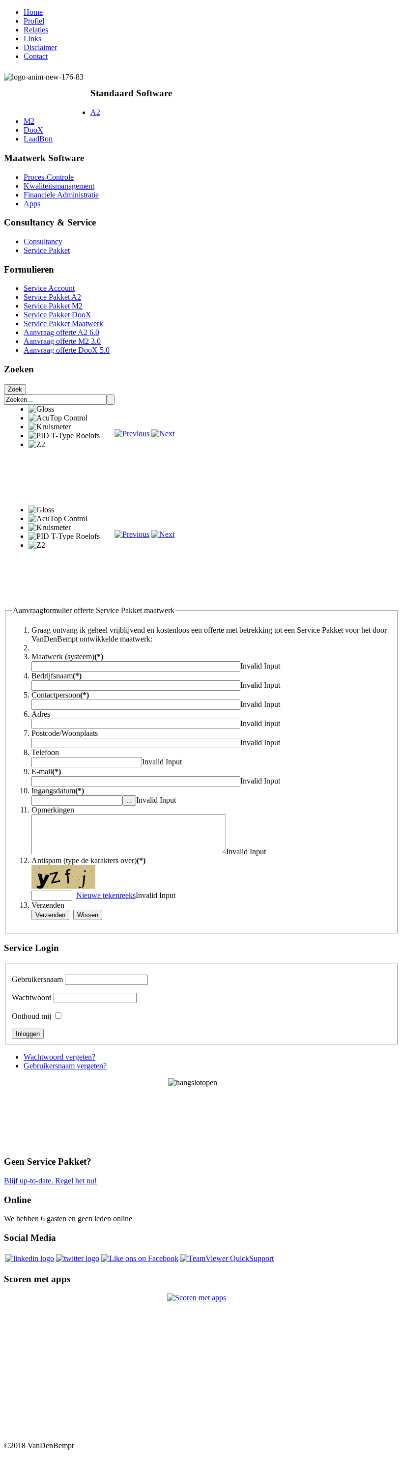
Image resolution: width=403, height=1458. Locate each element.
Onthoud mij (31, 1016)
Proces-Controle (49, 177)
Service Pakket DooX (57, 314)
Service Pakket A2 (52, 297)
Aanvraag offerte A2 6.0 (61, 332)
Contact (36, 56)
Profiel (34, 21)
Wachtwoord (32, 997)
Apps (32, 203)
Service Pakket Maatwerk (63, 323)
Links (32, 38)
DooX (33, 130)
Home (33, 12)
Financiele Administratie (61, 195)
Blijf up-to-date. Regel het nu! (50, 1181)
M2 (29, 121)
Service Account (49, 288)
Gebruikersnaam (37, 979)
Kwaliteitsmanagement (59, 186)
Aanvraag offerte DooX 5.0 (67, 350)
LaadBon (38, 139)
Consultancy (43, 241)
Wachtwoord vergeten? (59, 1057)
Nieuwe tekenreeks (106, 895)
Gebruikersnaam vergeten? (65, 1066)
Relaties (36, 30)
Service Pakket (47, 250)
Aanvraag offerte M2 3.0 (62, 341)
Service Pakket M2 (53, 306)
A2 (95, 112)
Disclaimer (40, 47)
